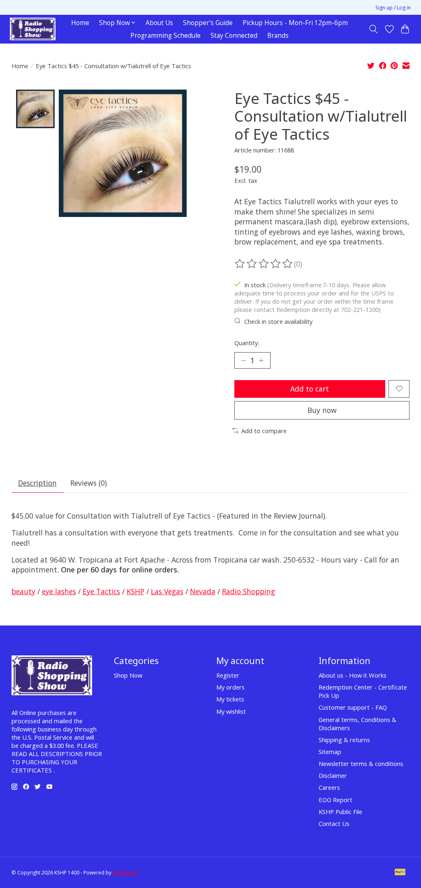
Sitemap (330, 751)
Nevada (202, 591)
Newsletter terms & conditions (361, 763)
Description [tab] (37, 483)
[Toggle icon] (373, 29)
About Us (159, 22)
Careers (329, 787)
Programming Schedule (165, 35)
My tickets (230, 699)
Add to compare (264, 431)
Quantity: (246, 343)
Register (227, 675)
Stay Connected (233, 35)
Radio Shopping (248, 591)
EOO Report (335, 800)
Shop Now (128, 675)
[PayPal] (400, 873)
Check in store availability (278, 321)
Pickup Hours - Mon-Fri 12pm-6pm (295, 22)
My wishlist (231, 711)
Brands (278, 35)
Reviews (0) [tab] (88, 483)
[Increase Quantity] (261, 360)
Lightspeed (126, 872)
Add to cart (309, 389)
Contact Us (334, 823)
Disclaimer (333, 775)
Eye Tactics (101, 591)
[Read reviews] (264, 263)
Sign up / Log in (393, 7)
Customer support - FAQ (353, 707)
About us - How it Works (352, 675)
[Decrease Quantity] (243, 360)
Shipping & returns (344, 740)
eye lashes (59, 591)
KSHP (135, 591)
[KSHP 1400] (33, 29)
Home (80, 22)
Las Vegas (167, 591)
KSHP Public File (340, 811)
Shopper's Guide (208, 22)
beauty (23, 591)
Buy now (322, 410)
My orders (230, 687)
